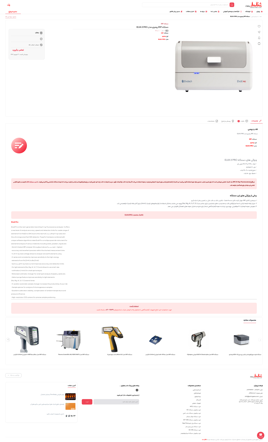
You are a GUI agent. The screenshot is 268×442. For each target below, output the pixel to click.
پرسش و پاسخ (226, 121)
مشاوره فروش (13, 12)
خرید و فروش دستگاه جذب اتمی (192, 413)
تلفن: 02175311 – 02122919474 (255, 390)
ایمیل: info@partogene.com (254, 397)
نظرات (241, 121)
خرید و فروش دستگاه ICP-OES (192, 420)
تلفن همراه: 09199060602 (256, 393)
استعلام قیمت (134, 306)
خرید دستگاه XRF (31, 182)
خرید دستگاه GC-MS (195, 430)
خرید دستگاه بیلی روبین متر (193, 427)
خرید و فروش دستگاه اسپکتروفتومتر (191, 433)
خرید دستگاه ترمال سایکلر (193, 417)
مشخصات (210, 121)
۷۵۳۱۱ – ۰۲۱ (109, 310)
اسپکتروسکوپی (254, 16)
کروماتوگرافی (197, 393)
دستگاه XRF (164, 24)
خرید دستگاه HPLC (195, 407)
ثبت (87, 401)
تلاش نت (204, 440)
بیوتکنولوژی (198, 397)
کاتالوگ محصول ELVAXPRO (134, 215)
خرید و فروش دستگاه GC (194, 410)
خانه (261, 16)
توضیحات (254, 121)
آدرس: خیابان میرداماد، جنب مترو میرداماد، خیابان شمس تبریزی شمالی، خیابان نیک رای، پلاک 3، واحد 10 (251, 401)
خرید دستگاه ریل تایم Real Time (191, 423)
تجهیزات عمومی (196, 403)
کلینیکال (198, 400)
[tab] (256, 121)
